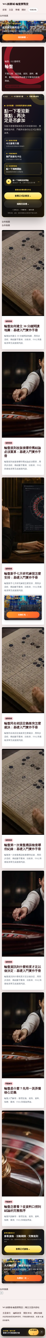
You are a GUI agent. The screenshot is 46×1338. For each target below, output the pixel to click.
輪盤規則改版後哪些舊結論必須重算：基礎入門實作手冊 (22, 451)
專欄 (17, 10)
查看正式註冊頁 (23, 196)
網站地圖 (38, 1313)
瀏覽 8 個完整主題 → (13, 86)
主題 (11, 10)
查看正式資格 (23, 1249)
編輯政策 (17, 1313)
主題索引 (7, 1313)
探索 (5, 10)
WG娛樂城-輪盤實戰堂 (15, 4)
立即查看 (33, 1331)
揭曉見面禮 (23, 204)
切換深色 (33, 10)
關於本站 (28, 1313)
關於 (24, 10)
